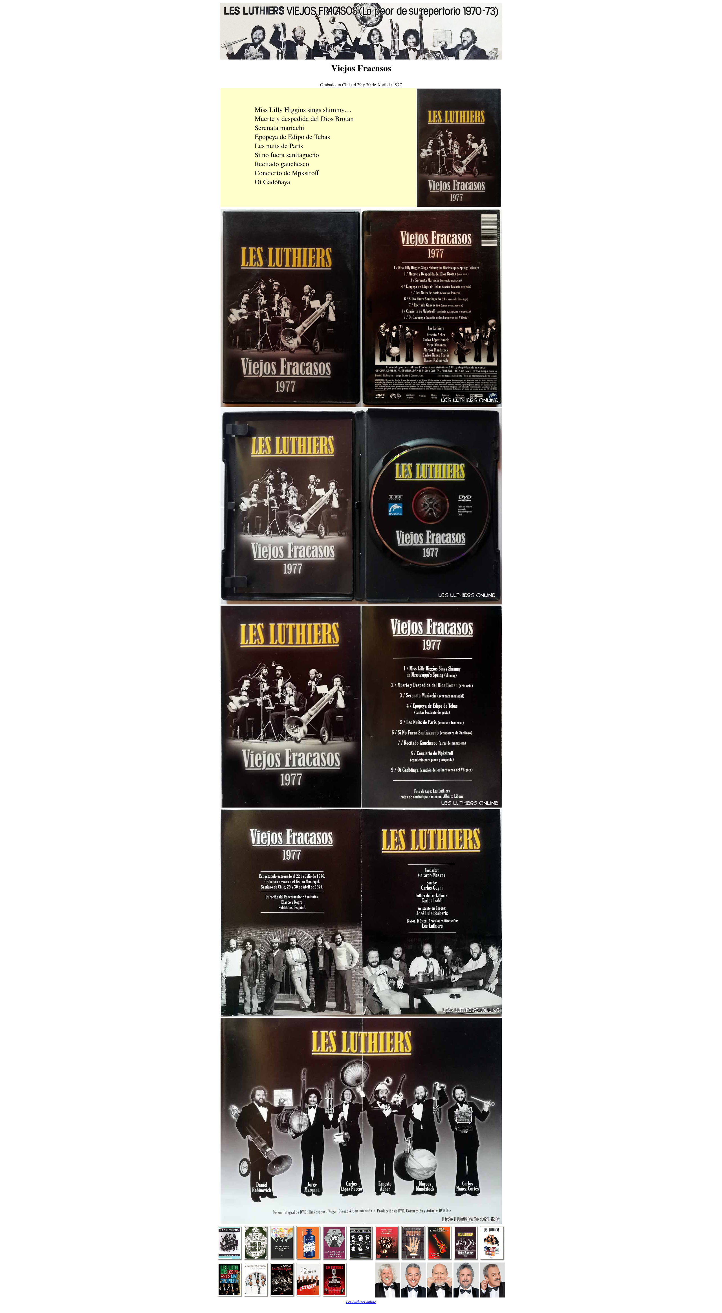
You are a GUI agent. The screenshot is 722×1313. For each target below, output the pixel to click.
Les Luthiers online (361, 1301)
